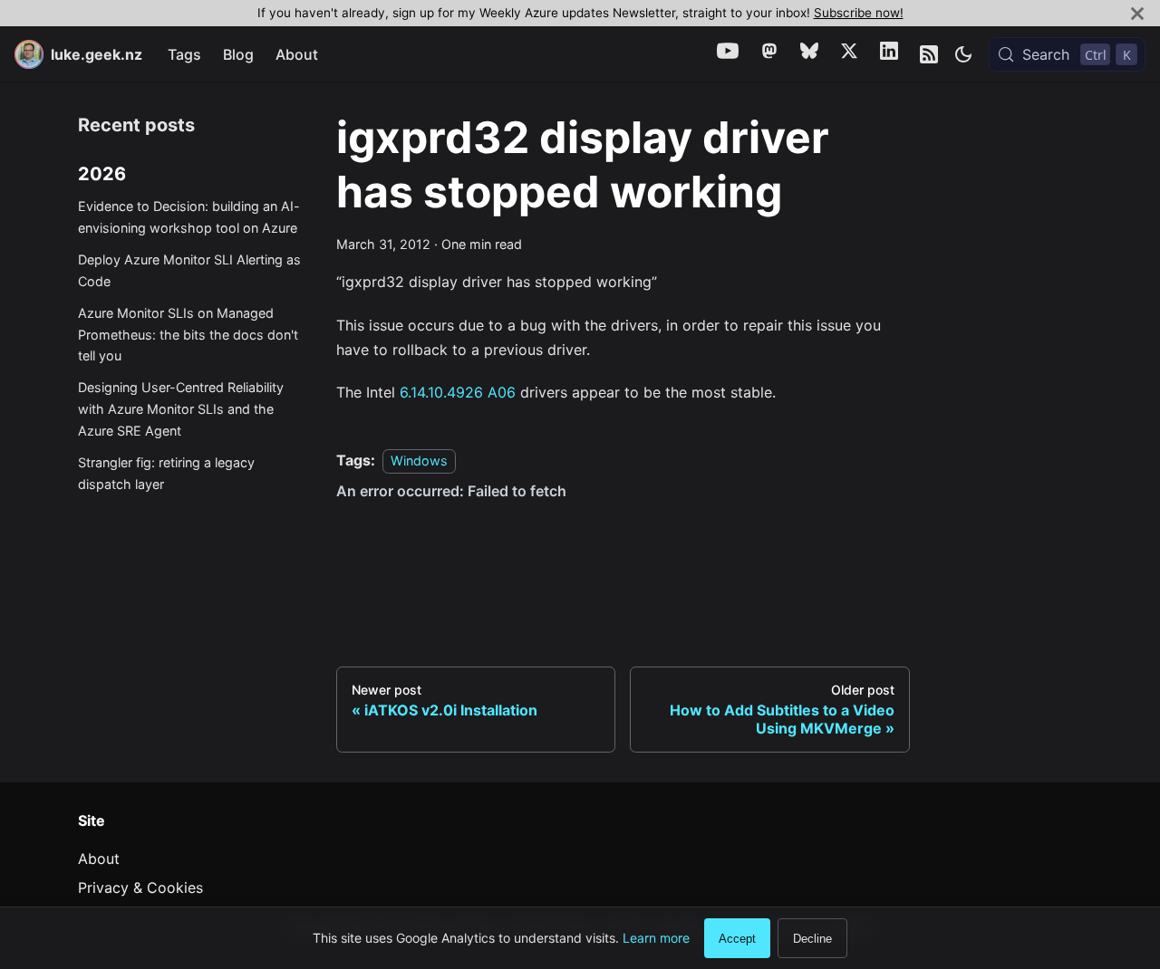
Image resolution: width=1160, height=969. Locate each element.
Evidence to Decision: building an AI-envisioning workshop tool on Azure (189, 217)
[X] (849, 54)
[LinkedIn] (889, 54)
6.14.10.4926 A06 (458, 392)
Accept (737, 938)
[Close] (1137, 13)
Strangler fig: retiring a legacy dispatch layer (166, 473)
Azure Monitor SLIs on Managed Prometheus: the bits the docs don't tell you (188, 334)
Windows (419, 460)
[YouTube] (727, 54)
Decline (812, 938)
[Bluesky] (809, 54)
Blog (238, 54)
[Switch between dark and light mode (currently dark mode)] (963, 54)
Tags (184, 54)
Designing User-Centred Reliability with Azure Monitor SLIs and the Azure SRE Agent (181, 409)
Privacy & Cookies (140, 887)
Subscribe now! (859, 12)
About (297, 54)
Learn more (656, 937)
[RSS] (929, 54)
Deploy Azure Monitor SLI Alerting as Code (189, 271)
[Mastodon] (769, 54)
